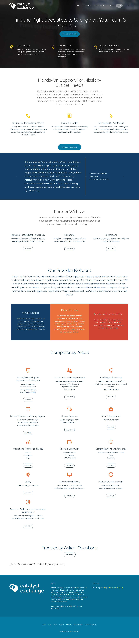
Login (119, 5)
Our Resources (99, 5)
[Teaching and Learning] (111, 370)
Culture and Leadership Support (69, 377)
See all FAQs (69, 554)
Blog (49, 624)
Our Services (87, 5)
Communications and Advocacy (111, 449)
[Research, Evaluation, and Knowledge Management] (28, 502)
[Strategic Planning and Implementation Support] (28, 370)
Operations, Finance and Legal (28, 449)
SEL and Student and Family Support (28, 416)
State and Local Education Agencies (28, 235)
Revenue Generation (69, 449)
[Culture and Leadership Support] (69, 370)
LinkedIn (69, 624)
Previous (16, 176)
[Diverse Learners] (69, 409)
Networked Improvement (111, 481)
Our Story (110, 5)
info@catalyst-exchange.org (113, 588)
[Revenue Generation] (69, 442)
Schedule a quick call (69, 34)
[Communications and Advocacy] (111, 442)
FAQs (55, 624)
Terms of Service (90, 624)
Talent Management (111, 416)
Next (123, 176)
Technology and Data (69, 481)
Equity (28, 481)
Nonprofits (69, 235)
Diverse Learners (69, 416)
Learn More (28, 249)
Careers (61, 624)
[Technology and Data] (69, 474)
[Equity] (28, 474)
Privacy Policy (78, 624)
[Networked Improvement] (111, 474)
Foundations (111, 235)
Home (77, 5)
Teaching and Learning (111, 377)
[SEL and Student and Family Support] (28, 409)
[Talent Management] (111, 409)
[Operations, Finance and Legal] (28, 442)
